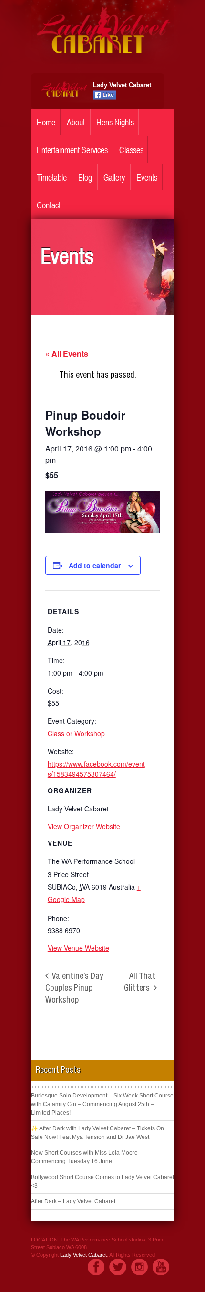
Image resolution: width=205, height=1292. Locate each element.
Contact (49, 205)
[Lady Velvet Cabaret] (102, 61)
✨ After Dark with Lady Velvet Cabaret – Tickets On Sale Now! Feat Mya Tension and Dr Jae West (97, 1132)
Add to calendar (95, 565)
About (76, 122)
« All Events (66, 353)
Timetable (52, 178)
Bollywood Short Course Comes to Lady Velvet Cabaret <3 (102, 1181)
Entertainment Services (72, 150)
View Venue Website (78, 948)
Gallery (114, 178)
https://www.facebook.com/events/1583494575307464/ (96, 769)
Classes (131, 150)
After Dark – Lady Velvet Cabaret (73, 1201)
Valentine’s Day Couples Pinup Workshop (74, 989)
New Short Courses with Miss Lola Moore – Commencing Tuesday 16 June (87, 1157)
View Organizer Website (84, 826)
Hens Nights (115, 122)
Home (46, 122)
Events (146, 178)
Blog (85, 178)
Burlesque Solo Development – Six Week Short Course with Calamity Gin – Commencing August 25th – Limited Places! (102, 1104)
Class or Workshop (76, 733)
